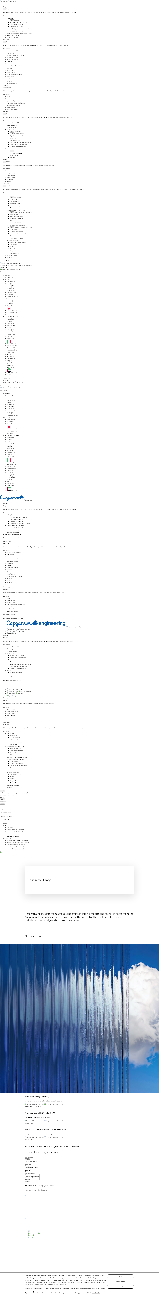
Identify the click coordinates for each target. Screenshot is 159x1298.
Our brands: (28, 1222)
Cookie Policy (31, 1210)
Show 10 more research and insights (36, 1190)
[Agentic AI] (32, 1170)
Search (2, 790)
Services (8, 87)
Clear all (27, 1181)
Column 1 (30, 1241)
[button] (13, 382)
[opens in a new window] (79, 908)
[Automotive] (31, 1164)
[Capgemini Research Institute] (32, 1176)
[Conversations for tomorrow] (32, 1178)
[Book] (32, 1175)
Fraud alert (31, 1212)
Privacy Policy (31, 1205)
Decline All (120, 1286)
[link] (8, 1)
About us (9, 186)
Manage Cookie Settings (36, 1278)
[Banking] (31, 1166)
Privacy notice (34, 1269)
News (8, 161)
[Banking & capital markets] (31, 1167)
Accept (120, 1276)
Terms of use (31, 1201)
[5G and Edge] (32, 1169)
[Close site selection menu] (9, 386)
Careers (8, 114)
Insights (8, 9)
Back (12, 20)
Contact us (34, 1256)
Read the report (30, 1123)
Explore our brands (9, 614)
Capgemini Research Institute (12, 534)
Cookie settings (35, 1267)
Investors (30, 1199)
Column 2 (30, 1260)
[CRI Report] (32, 1179)
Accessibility (31, 1203)
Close (2, 799)
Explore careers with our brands (13, 680)
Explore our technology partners (13, 618)
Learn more (6, 16)
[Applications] (32, 1172)
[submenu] (10, 541)
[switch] (0, 265)
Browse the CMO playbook (33, 1106)
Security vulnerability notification (36, 1208)
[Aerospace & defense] (31, 1163)
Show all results (4, 819)
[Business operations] (32, 1173)
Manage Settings (120, 1281)
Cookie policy (34, 1264)
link (5, 9)
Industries (9, 42)
